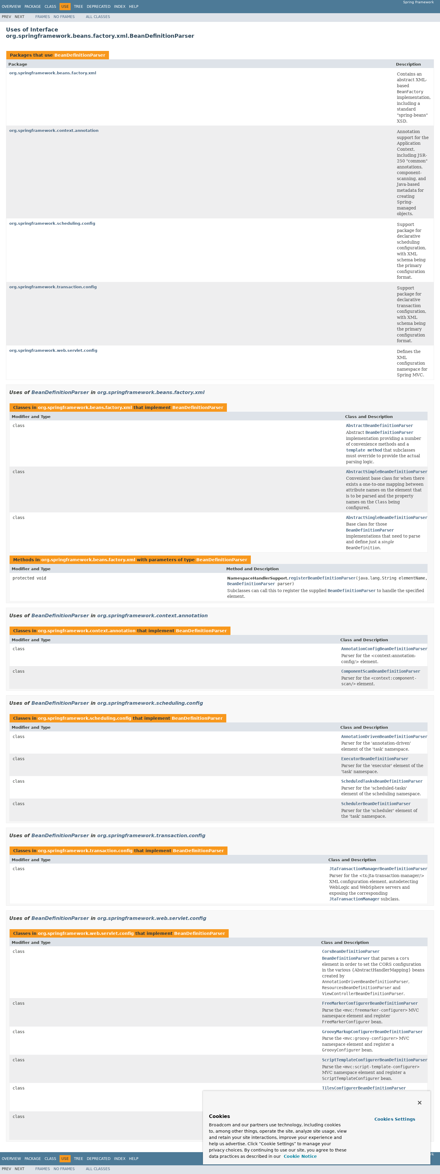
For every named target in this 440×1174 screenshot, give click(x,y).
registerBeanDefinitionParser (322, 578)
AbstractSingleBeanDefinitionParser (386, 517)
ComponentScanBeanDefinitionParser (380, 671)
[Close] (419, 1102)
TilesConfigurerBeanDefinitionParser (364, 1088)
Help (133, 6)
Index (119, 6)
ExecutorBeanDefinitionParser (374, 758)
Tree (78, 6)
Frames (42, 17)
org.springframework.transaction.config (53, 287)
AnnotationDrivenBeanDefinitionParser (384, 736)
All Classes (98, 17)
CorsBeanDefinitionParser (351, 951)
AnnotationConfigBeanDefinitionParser (384, 648)
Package (33, 6)
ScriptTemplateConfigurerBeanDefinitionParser (374, 1059)
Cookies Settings (394, 1119)
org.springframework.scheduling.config (52, 223)
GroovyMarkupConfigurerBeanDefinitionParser (372, 1031)
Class (50, 6)
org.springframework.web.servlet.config (53, 350)
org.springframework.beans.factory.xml (52, 73)
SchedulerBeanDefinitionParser (376, 803)
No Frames (64, 17)
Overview (11, 6)
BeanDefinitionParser (79, 55)
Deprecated (98, 6)
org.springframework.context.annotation (53, 130)
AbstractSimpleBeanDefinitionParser (386, 471)
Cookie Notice (299, 1156)
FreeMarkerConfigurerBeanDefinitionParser (370, 1003)
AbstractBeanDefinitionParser (379, 425)
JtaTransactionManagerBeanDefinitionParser (378, 868)
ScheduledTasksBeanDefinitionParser (382, 781)
